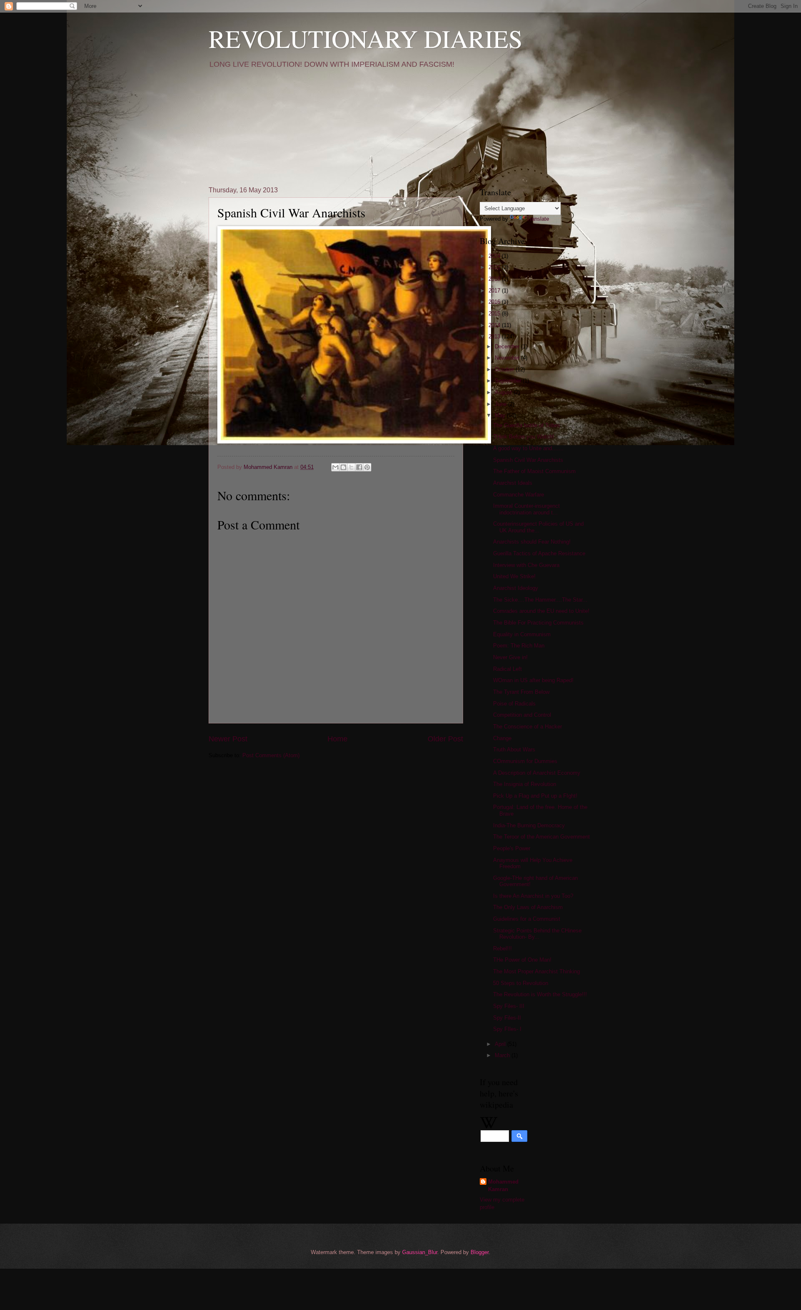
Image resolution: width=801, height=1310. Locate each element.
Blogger (480, 1252)
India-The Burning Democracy (529, 825)
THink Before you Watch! (523, 436)
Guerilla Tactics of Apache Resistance (539, 553)
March (503, 1055)
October (505, 369)
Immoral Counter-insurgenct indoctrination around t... (526, 509)
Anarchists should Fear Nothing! (532, 542)
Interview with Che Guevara (526, 565)
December (508, 346)
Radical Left (507, 669)
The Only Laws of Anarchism (528, 907)
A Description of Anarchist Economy (536, 773)
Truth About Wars (514, 749)
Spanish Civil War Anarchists (528, 460)
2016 (495, 302)
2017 (495, 290)
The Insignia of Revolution (524, 784)
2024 (495, 256)
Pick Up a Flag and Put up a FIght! (535, 796)
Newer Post (228, 739)
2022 (495, 267)
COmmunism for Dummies (525, 761)
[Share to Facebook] (359, 467)
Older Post (445, 739)
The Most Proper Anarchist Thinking (536, 971)
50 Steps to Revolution (520, 983)
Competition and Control (522, 715)
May (501, 415)
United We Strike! (514, 576)
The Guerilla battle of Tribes (526, 425)
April (501, 1044)
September (509, 381)
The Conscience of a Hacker (527, 726)
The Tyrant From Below (521, 692)
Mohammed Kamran (503, 1185)
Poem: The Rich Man (518, 645)
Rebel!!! (502, 948)
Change (502, 738)
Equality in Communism (522, 634)
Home (337, 739)
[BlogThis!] (343, 467)
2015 (495, 313)
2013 (495, 336)
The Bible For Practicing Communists (538, 623)
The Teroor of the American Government (541, 837)
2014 (495, 325)
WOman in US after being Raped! (533, 680)
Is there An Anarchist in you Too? (533, 896)
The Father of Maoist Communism (534, 471)
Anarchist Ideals (512, 483)
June (501, 404)
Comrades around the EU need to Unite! (541, 611)
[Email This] (335, 467)
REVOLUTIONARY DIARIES (365, 38)
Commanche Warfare (518, 494)
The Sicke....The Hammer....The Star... (540, 600)
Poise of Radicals (514, 703)
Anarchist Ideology (515, 588)
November (508, 358)
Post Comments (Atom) (271, 755)
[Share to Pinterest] (367, 467)
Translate (537, 219)
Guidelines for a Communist (526, 919)
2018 (495, 279)
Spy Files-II (507, 1018)
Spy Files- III (508, 1006)
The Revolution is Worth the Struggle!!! (540, 994)
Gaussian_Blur (419, 1252)
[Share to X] (351, 467)
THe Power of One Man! (522, 960)
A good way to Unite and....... (528, 448)
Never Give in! (510, 657)
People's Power (511, 848)
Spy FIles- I (507, 1029)
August (504, 392)
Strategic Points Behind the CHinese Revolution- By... (537, 933)
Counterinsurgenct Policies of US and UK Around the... (538, 527)
